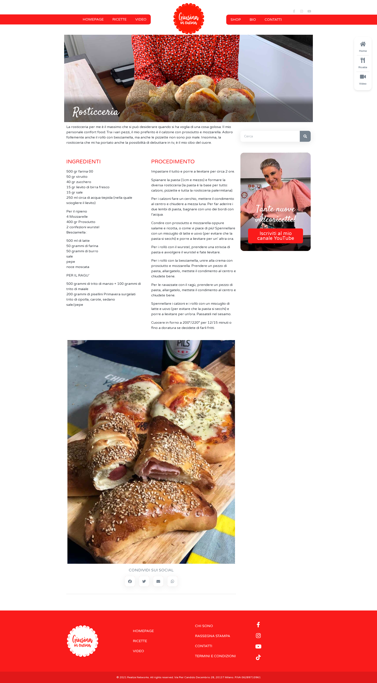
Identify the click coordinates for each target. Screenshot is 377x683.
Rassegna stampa (212, 636)
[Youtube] (309, 11)
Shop (236, 19)
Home (363, 50)
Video (140, 19)
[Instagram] (301, 11)
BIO (253, 19)
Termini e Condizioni (215, 656)
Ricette (119, 19)
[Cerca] (305, 136)
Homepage (93, 19)
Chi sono (204, 626)
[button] (130, 581)
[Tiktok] (258, 657)
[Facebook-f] (294, 11)
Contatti (273, 19)
